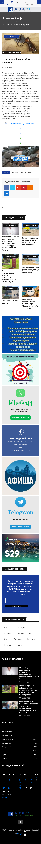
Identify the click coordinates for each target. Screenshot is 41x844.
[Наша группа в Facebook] (20, 822)
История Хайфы (19, 747)
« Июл (4, 797)
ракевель (31, 639)
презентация (19, 627)
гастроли (18, 639)
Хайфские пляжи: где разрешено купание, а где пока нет (30, 270)
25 (14, 788)
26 (20, 788)
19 (20, 785)
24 (9, 788)
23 (4, 788)
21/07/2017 (9, 68)
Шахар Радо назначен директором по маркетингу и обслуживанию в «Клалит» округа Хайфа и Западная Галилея (10, 243)
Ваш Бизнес (19, 743)
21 (31, 785)
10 (9, 782)
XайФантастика (19, 735)
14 (31, 782)
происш (7, 645)
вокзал (20, 633)
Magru (20, 833)
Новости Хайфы (15, 22)
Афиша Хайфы (19, 739)
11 (14, 782)
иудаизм (8, 633)
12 (20, 782)
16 (4, 785)
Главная (5, 22)
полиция (15, 173)
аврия (19, 645)
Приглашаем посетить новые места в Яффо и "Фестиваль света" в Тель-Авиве (30, 303)
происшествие (26, 173)
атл (5, 627)
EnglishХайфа (19, 731)
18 (14, 785)
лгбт (6, 639)
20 (25, 785)
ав (30, 633)
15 (37, 782)
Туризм (19, 755)
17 (9, 785)
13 (25, 782)
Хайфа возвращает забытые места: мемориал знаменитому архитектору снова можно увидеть (28, 690)
